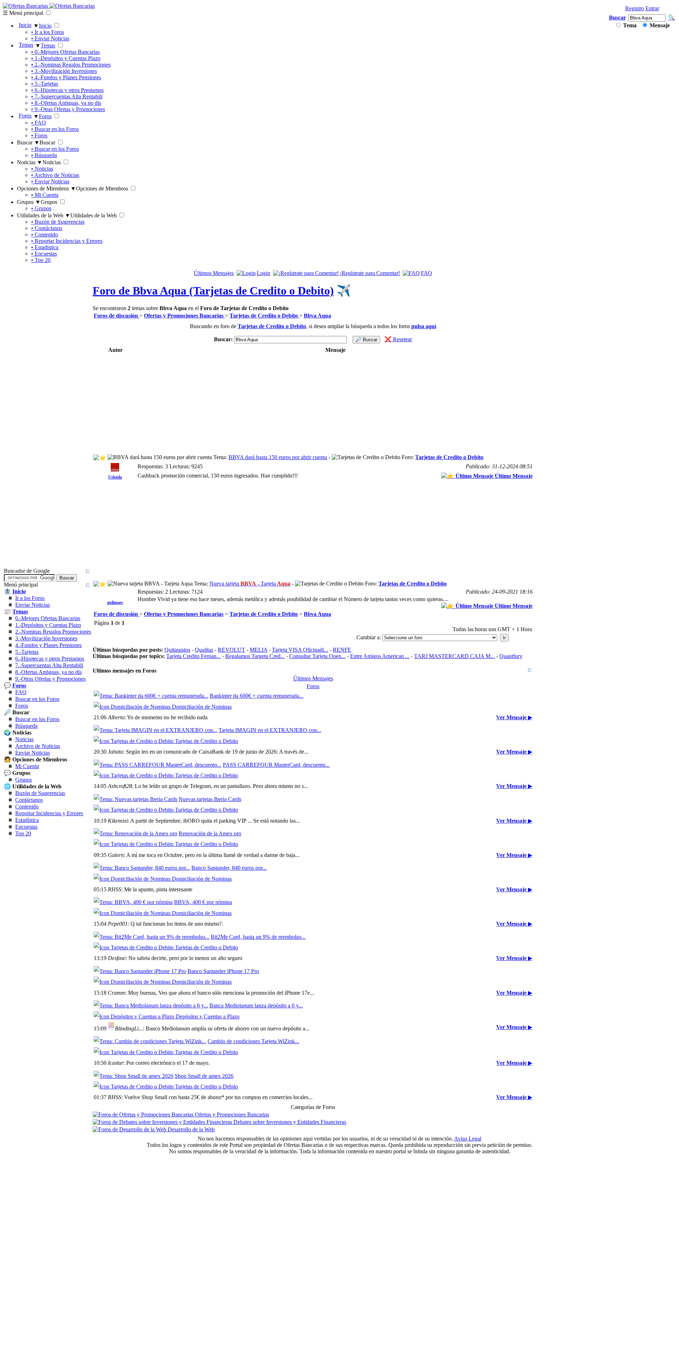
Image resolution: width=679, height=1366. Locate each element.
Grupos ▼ (29, 202)
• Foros (39, 135)
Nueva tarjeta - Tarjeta (249, 584)
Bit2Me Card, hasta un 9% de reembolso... (258, 1073)
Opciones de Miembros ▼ (46, 188)
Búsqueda (26, 827)
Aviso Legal (467, 1341)
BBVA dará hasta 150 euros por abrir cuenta (277, 457)
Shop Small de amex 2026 (204, 1261)
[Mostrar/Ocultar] (87, 672)
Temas (26, 45)
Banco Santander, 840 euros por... (229, 971)
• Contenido (44, 235)
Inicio (25, 25)
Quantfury (510, 656)
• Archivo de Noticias (55, 175)
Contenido (27, 908)
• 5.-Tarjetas (44, 84)
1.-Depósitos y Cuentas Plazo (48, 726)
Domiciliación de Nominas (201, 707)
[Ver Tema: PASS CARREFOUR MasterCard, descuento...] (157, 797)
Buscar (617, 18)
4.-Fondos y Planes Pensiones (48, 746)
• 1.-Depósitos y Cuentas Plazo (65, 58)
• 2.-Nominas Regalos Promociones (71, 65)
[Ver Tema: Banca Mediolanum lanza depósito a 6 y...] (151, 1175)
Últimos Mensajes (214, 273)
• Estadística (44, 247)
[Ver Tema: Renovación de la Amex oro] (135, 921)
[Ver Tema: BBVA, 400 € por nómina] (133, 1022)
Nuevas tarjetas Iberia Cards (210, 870)
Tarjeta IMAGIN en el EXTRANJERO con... (270, 747)
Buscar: (223, 339)
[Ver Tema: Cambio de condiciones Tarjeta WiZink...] (150, 1211)
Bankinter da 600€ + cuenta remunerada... (256, 696)
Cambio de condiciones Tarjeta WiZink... (253, 1211)
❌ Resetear (398, 339)
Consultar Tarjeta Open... (317, 656)
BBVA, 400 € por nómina (203, 1022)
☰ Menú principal (23, 13)
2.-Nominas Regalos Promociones (53, 733)
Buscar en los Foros (37, 800)
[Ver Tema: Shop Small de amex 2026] (133, 1261)
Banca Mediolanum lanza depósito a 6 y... (256, 1175)
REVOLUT (231, 650)
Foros (25, 116)
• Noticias (42, 169)
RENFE (342, 650)
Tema (629, 25)
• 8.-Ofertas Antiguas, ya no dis (66, 103)
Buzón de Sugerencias (40, 894)
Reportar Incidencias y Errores (49, 914)
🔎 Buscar (366, 339)
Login (263, 273)
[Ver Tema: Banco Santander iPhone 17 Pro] (140, 1124)
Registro (634, 8)
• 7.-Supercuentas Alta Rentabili (67, 96)
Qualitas (204, 650)
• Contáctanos (46, 228)
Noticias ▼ (29, 162)
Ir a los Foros (30, 699)
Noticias (24, 841)
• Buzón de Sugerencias (58, 222)
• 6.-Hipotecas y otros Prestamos (67, 90)
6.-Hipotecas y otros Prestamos (49, 760)
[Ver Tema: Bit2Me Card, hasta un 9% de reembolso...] (151, 1073)
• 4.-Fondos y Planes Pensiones (66, 77)
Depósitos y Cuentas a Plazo (206, 1186)
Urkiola (115, 477)
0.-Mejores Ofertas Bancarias (47, 719)
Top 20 (23, 935)
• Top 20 (41, 260)
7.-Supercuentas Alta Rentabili (49, 767)
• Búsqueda (44, 155)
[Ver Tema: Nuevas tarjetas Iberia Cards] (135, 870)
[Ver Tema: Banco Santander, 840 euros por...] (142, 971)
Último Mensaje (513, 476)
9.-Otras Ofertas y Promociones (50, 780)
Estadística (27, 921)
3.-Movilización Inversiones (46, 740)
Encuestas (26, 928)
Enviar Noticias (32, 706)
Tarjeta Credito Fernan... (193, 656)
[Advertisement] (222, 403)
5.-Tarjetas (27, 753)
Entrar (652, 8)
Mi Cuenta (27, 867)
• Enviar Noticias (50, 38)
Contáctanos (29, 901)
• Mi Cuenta (44, 195)
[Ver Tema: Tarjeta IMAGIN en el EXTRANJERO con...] (155, 747)
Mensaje (659, 25)
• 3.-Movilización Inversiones (64, 71)
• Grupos (41, 208)
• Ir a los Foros (47, 32)
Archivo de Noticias (37, 847)
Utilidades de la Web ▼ (43, 215)
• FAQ (38, 123)
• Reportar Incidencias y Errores (67, 241)
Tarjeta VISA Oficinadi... (300, 650)
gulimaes (115, 602)
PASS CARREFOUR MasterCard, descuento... (276, 797)
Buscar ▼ (28, 142)
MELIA (258, 650)
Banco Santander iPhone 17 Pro (223, 1124)
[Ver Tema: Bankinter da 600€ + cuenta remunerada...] (151, 696)
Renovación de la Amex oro (210, 921)
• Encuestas (44, 254)
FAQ (21, 793)
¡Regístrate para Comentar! (370, 273)
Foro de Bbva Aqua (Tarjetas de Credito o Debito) (213, 290)
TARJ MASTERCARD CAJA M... (454, 656)
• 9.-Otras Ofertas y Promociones (68, 109)
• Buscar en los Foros (55, 129)
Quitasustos (177, 650)
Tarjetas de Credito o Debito (449, 457)
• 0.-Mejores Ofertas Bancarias (65, 52)
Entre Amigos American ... (380, 656)
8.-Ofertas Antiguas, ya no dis (48, 773)
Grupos (23, 881)
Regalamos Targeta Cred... (255, 656)
